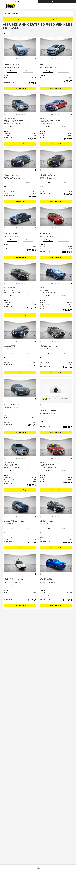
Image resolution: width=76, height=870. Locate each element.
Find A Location (58, 1)
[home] (10, 6)
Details (28, 71)
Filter (57, 19)
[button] (35, 59)
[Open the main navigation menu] (3, 6)
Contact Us (20, 1)
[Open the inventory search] (73, 6)
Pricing (12, 71)
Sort (21, 19)
